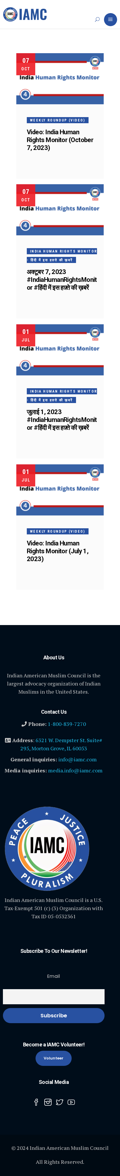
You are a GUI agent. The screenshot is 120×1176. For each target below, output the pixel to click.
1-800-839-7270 (67, 723)
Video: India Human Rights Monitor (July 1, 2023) (57, 551)
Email (53, 976)
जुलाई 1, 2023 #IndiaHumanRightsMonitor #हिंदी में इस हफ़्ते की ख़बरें (62, 419)
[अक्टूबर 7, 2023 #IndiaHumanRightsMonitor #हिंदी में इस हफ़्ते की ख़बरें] (60, 209)
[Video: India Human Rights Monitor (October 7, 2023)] (60, 78)
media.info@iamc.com (75, 770)
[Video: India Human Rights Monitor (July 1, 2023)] (60, 489)
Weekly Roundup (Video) (57, 120)
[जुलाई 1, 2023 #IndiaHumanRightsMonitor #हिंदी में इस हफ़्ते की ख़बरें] (60, 349)
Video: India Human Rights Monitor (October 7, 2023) (60, 139)
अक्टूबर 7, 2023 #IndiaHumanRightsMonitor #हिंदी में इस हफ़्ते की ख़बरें (62, 279)
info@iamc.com (77, 759)
